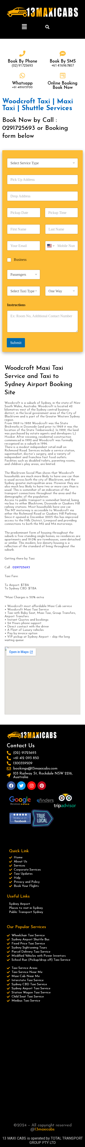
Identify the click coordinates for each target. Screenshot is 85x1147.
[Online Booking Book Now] (63, 76)
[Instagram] (31, 785)
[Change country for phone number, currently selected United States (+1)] (50, 246)
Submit (16, 343)
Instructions (16, 305)
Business (20, 259)
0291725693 (21, 567)
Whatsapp (22, 83)
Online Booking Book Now (63, 85)
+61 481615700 (22, 87)
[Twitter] (21, 785)
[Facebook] (11, 785)
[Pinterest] (41, 785)
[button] (24, 27)
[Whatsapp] (22, 76)
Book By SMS (63, 61)
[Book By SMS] (63, 54)
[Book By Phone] (22, 54)
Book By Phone (22, 61)
